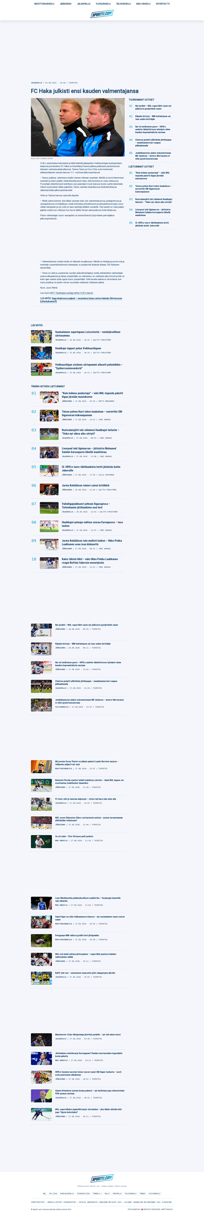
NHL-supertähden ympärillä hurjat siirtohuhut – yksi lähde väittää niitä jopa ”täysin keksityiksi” (88, 1111)
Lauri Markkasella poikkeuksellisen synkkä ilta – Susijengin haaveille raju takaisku (88, 899)
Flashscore (167, 1202)
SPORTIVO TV (163, 3)
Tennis (142, 1194)
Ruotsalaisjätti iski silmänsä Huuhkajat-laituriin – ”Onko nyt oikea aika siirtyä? (90, 431)
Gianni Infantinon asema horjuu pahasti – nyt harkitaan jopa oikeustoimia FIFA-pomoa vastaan (89, 1092)
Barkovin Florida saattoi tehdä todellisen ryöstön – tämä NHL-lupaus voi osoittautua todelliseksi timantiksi (89, 781)
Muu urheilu (143, 3)
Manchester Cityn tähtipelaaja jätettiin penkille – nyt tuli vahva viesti (88, 1034)
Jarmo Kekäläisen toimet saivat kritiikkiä (85, 485)
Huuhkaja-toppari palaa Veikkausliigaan (78, 348)
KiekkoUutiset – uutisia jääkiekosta (81, 1202)
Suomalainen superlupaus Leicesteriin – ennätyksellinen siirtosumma (87, 333)
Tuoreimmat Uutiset (141, 99)
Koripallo (117, 1194)
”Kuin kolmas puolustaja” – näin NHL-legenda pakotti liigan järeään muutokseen (92, 395)
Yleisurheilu (103, 3)
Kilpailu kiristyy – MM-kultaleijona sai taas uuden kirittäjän (83, 643)
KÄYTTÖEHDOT (167, 1209)
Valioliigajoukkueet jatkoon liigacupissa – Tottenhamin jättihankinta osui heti (86, 505)
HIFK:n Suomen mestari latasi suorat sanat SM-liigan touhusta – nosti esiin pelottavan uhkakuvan (88, 1073)
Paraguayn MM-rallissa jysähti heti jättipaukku (77, 935)
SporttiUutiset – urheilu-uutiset (46, 1202)
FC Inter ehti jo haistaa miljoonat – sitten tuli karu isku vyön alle (85, 799)
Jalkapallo (83, 3)
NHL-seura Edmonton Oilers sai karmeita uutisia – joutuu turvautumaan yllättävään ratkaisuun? (89, 819)
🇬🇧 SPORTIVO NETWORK (150, 1209)
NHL (44, 1194)
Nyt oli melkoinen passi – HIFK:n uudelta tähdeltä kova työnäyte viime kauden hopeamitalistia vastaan (88, 664)
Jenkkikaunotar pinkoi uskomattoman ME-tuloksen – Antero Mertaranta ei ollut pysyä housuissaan (89, 701)
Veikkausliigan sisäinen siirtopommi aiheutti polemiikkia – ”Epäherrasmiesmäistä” (89, 366)
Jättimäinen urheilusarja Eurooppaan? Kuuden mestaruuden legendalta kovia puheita (88, 1055)
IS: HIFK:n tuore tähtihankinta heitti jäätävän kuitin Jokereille (91, 468)
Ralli (107, 1194)
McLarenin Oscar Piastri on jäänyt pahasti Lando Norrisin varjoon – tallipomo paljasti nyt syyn (87, 763)
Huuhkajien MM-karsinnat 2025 (147, 1202)
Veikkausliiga (83, 1194)
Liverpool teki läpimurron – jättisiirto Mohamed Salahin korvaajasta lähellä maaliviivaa (89, 450)
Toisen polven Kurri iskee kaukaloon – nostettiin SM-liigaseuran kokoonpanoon (92, 413)
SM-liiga (53, 1194)
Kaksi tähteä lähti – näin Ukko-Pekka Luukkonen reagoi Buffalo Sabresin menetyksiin (90, 560)
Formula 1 (97, 1194)
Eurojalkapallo (67, 1194)
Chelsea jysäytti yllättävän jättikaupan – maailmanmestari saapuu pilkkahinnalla (86, 682)
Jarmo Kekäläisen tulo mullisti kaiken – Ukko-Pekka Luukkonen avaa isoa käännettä (92, 542)
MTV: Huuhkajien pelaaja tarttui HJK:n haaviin (71, 293)
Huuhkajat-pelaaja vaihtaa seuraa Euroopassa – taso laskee (92, 524)
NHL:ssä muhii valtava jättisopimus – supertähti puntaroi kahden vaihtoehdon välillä (85, 955)
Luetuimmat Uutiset (141, 166)
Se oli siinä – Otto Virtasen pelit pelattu (74, 836)
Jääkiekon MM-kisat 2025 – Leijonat (115, 1202)
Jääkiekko (65, 3)
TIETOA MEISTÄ (134, 1209)
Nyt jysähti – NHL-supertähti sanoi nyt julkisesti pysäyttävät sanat (86, 625)
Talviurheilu (123, 3)
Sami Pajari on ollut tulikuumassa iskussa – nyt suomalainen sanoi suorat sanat (90, 918)
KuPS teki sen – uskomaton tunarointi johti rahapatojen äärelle (85, 973)
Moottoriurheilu (44, 3)
